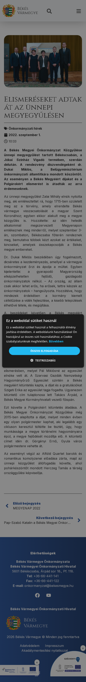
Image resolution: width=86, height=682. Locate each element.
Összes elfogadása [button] (44, 351)
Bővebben (56, 341)
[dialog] (43, 341)
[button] (43, 360)
